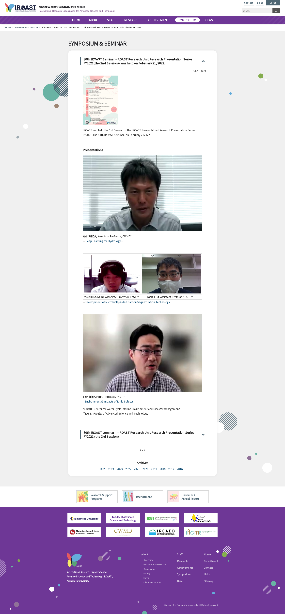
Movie (146, 577)
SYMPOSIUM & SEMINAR (26, 27)
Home (207, 554)
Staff (179, 554)
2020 (145, 469)
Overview (148, 559)
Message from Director (155, 564)
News (180, 581)
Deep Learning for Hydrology (103, 241)
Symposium (183, 574)
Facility (146, 573)
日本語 (272, 2)
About (144, 554)
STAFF (111, 20)
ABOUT (94, 20)
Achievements (185, 567)
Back (142, 450)
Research (182, 561)
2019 (154, 469)
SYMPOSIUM (187, 20)
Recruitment (211, 561)
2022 (128, 469)
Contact (248, 2)
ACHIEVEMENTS (159, 20)
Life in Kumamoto (152, 582)
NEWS (208, 20)
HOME (76, 20)
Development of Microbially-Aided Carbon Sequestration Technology (127, 302)
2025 (103, 469)
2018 (163, 469)
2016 (180, 469)
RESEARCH (132, 20)
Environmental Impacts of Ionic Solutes (109, 401)
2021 (137, 469)
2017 (171, 469)
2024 (111, 469)
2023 (120, 469)
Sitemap (208, 581)
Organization (149, 568)
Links (260, 2)
